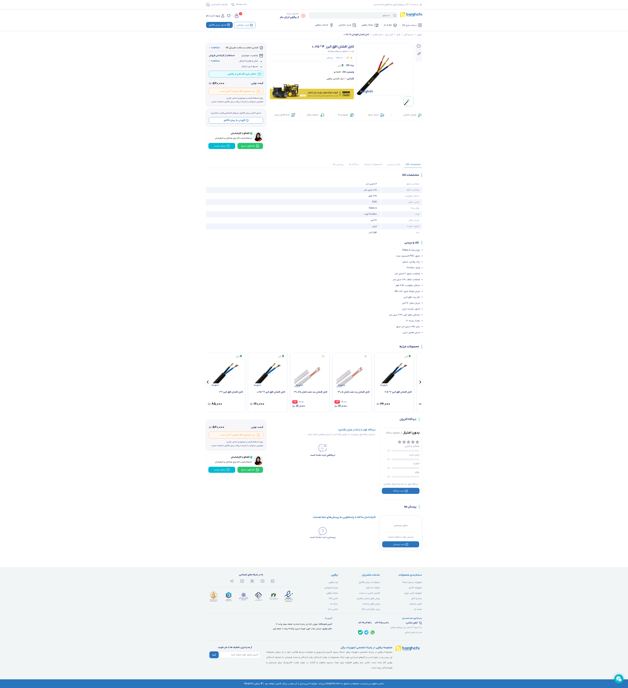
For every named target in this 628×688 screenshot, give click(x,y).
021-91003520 (365, 622)
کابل (398, 34)
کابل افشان (377, 34)
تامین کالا (333, 598)
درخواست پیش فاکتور (369, 582)
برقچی (419, 34)
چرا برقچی (333, 582)
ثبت (214, 654)
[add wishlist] (419, 46)
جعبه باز (388, 24)
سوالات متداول (373, 587)
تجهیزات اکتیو (415, 587)
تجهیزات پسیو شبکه (412, 582)
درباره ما (334, 603)
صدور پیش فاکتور (218, 24)
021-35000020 (241, 4)
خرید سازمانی (345, 24)
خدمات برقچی (321, 24)
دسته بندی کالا (409, 25)
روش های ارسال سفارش (368, 598)
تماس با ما (333, 609)
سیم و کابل (408, 34)
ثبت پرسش (399, 544)
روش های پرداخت (371, 603)
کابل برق (389, 34)
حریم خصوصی (331, 587)
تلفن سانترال (416, 603)
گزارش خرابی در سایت (369, 593)
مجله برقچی (367, 24)
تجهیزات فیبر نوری (413, 593)
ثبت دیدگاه (398, 490)
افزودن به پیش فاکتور (234, 120)
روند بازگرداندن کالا (371, 609)
